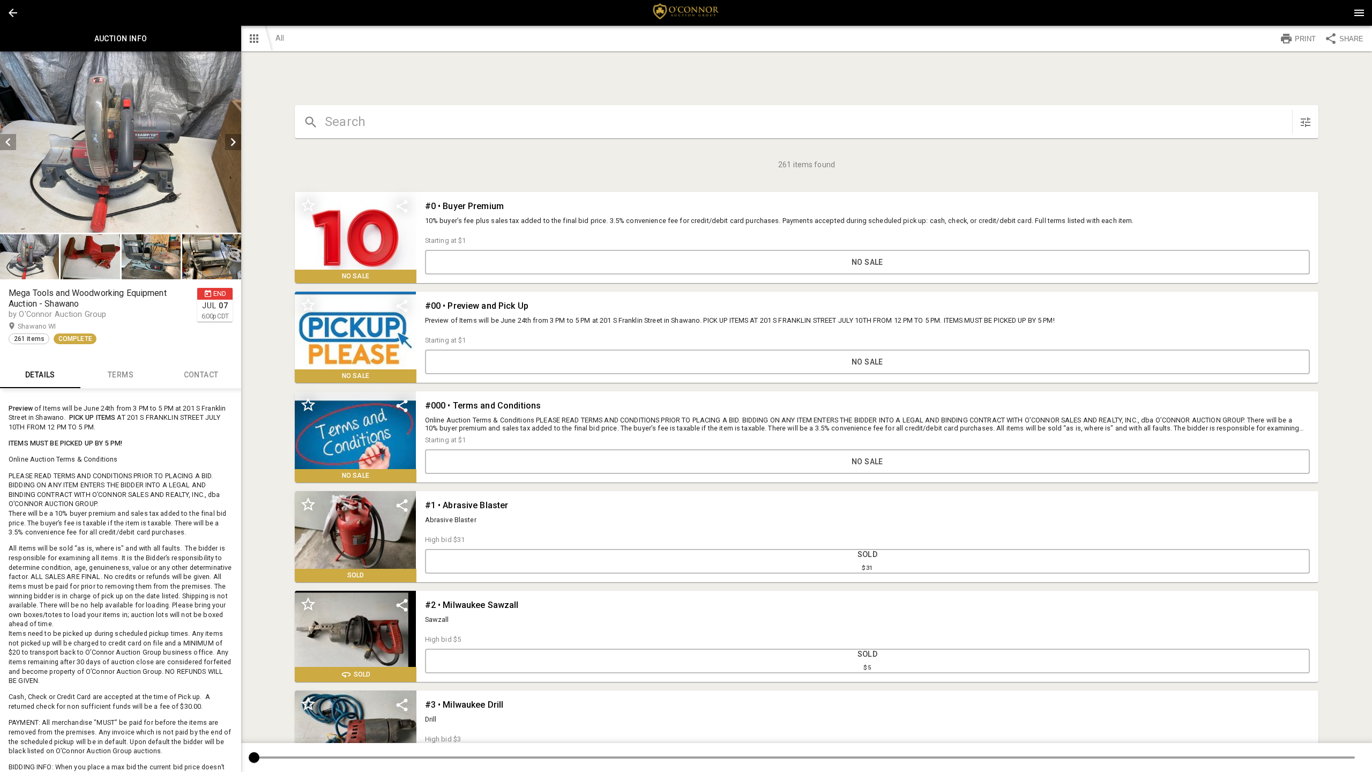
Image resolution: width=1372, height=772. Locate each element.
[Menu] (1359, 13)
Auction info (120, 38)
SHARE (1351, 39)
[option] (120, 142)
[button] (13, 13)
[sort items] (1305, 122)
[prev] (8, 142)
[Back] (13, 13)
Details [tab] (40, 374)
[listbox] (120, 142)
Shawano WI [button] (47, 326)
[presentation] (686, 13)
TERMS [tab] (120, 374)
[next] (233, 142)
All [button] (279, 38)
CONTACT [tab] (201, 374)
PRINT (1305, 39)
